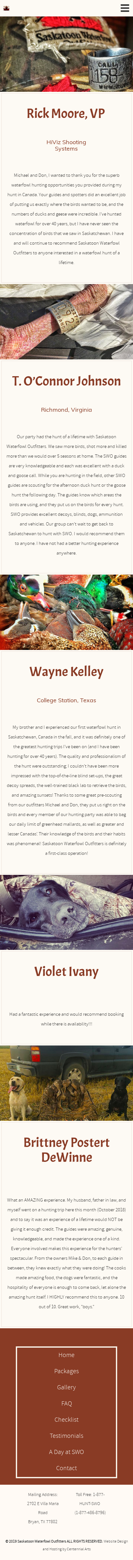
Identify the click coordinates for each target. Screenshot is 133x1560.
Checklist (66, 1420)
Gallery (66, 1388)
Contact (66, 1469)
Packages (66, 1372)
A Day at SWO (66, 1453)
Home (66, 1356)
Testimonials (66, 1436)
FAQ (66, 1404)
